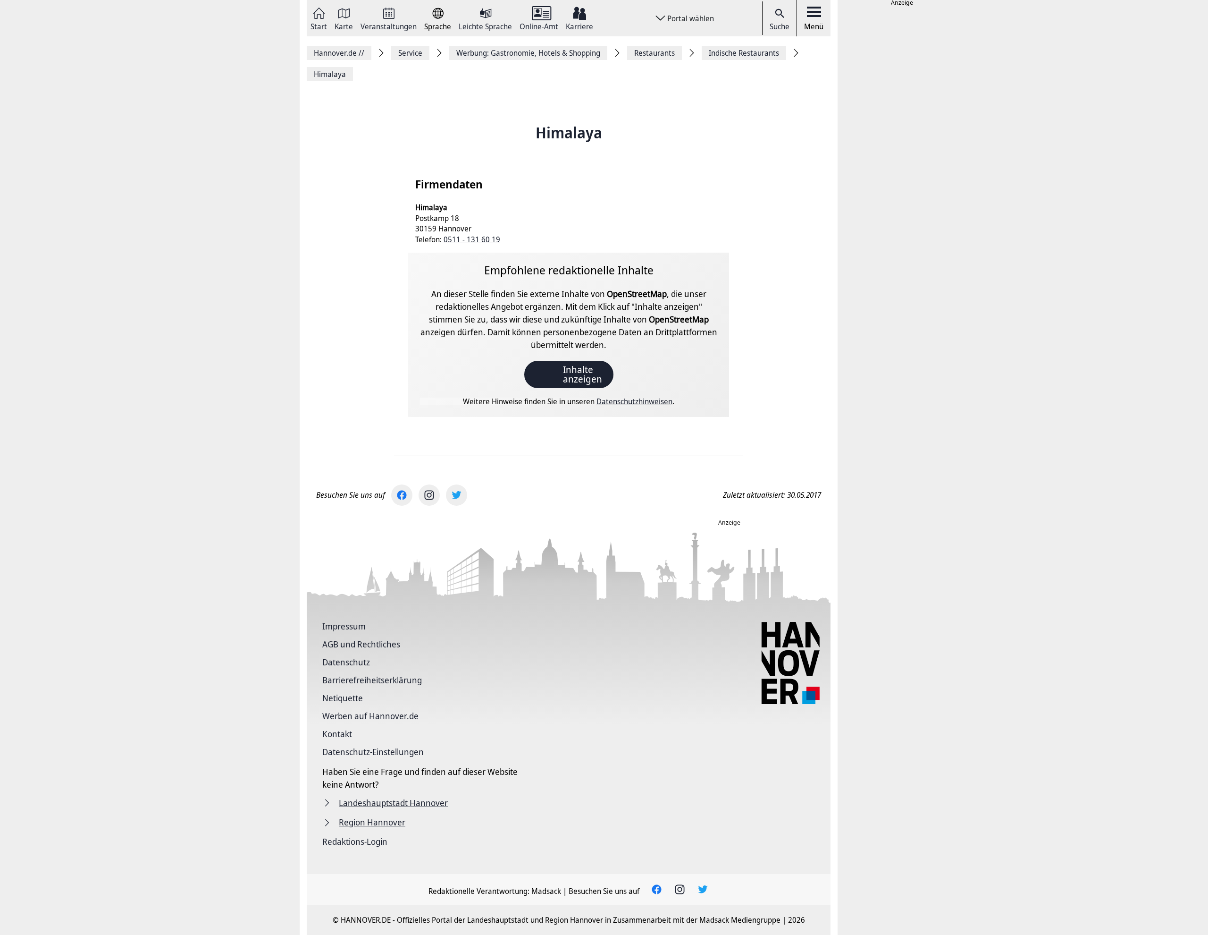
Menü (813, 26)
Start (318, 25)
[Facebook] (401, 495)
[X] (456, 495)
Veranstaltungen (389, 25)
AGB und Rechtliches (361, 644)
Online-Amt (539, 25)
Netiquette (342, 698)
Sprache (437, 25)
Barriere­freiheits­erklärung (372, 680)
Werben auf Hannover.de (370, 716)
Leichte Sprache (485, 25)
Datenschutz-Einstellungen (373, 752)
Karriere (579, 25)
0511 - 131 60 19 (472, 239)
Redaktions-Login (354, 841)
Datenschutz (346, 662)
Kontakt (337, 734)
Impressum (344, 626)
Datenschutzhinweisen (634, 401)
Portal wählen (690, 18)
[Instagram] (429, 495)
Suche (779, 26)
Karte (344, 25)
